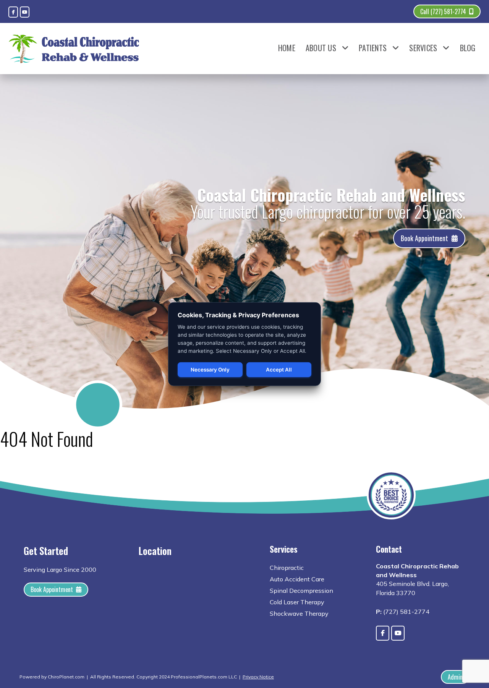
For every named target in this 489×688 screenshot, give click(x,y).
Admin (455, 677)
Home (286, 48)
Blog (468, 48)
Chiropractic (287, 567)
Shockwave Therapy (299, 613)
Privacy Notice (258, 677)
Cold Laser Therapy (297, 602)
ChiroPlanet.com (66, 677)
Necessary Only (210, 370)
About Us (321, 48)
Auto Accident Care (297, 579)
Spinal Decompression (301, 590)
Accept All (279, 370)
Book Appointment (424, 238)
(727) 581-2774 (406, 611)
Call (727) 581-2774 (443, 11)
